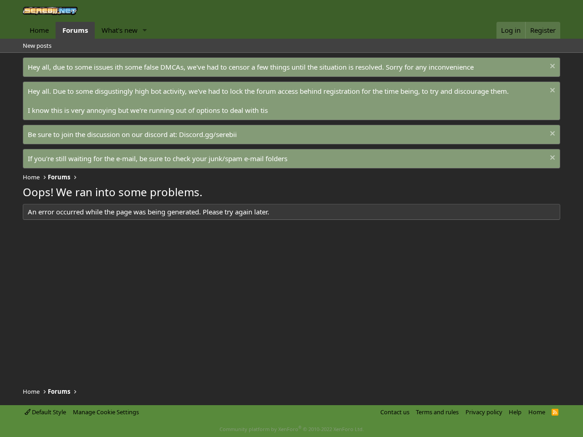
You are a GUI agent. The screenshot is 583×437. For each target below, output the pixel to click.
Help (515, 412)
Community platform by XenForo (292, 429)
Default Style (48, 412)
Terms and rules (437, 412)
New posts (37, 45)
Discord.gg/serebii (208, 134)
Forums (75, 30)
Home (39, 30)
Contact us (394, 412)
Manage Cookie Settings (106, 412)
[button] (144, 30)
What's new (120, 30)
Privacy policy (483, 412)
